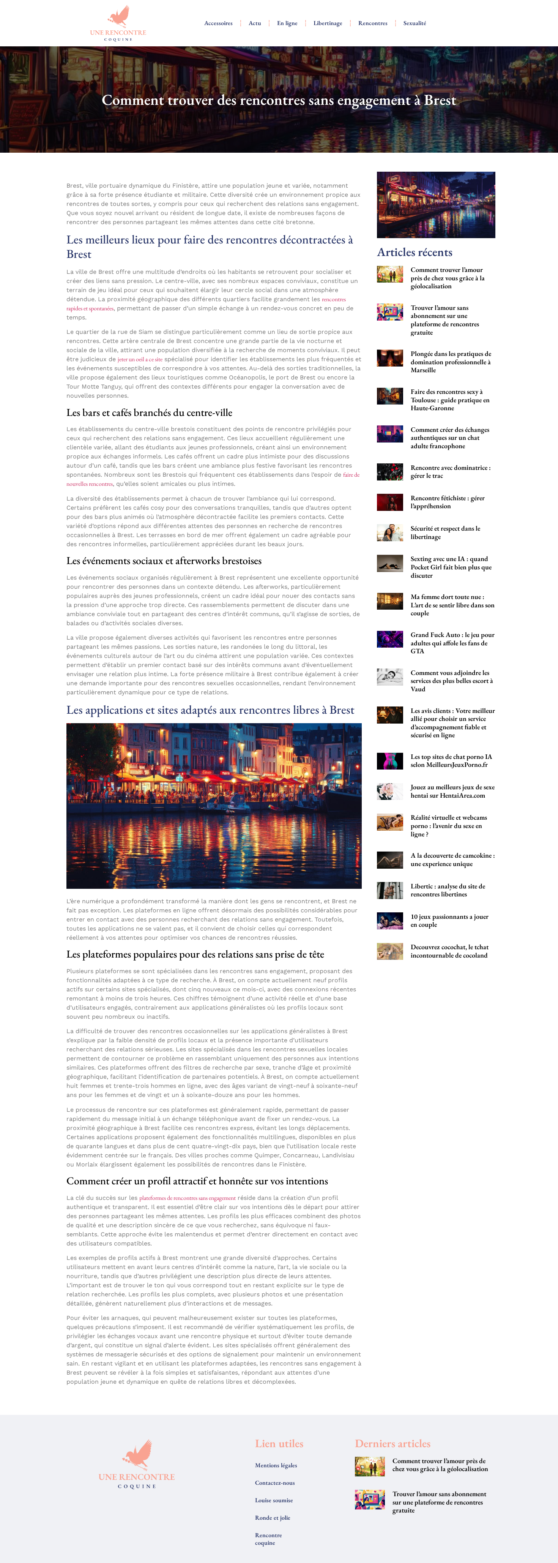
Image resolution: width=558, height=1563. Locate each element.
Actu (255, 23)
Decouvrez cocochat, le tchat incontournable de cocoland (450, 950)
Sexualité (415, 23)
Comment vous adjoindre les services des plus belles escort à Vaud (452, 680)
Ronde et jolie (272, 1518)
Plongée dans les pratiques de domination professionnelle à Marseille (451, 361)
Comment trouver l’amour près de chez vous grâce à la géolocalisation (448, 277)
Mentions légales (276, 1465)
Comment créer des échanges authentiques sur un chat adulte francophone (450, 437)
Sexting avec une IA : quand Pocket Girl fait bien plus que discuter (451, 566)
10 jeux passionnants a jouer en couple (450, 920)
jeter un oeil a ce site (140, 359)
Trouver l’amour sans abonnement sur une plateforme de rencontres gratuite (445, 320)
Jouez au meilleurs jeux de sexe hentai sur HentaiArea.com (453, 791)
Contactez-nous (275, 1483)
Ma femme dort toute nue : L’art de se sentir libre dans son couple (453, 604)
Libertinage (328, 23)
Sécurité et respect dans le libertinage (445, 532)
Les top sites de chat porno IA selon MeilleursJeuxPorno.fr (451, 760)
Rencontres (373, 23)
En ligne (287, 23)
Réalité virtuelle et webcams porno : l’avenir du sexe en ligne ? (449, 825)
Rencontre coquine (268, 1539)
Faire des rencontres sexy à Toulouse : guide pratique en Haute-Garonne (450, 399)
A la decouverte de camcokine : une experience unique (453, 859)
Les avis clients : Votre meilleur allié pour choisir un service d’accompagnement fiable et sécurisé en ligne (453, 723)
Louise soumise (274, 1500)
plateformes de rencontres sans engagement (187, 1198)
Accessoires (218, 23)
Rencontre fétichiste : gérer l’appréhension (448, 501)
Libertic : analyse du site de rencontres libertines (448, 890)
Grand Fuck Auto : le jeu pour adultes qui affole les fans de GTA (453, 642)
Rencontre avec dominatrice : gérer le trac (451, 471)
